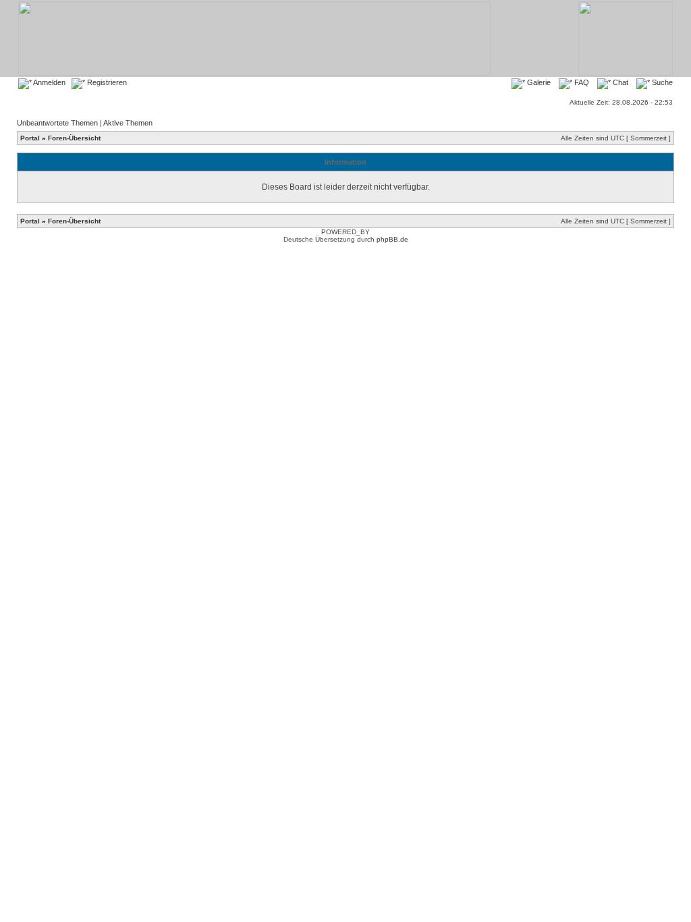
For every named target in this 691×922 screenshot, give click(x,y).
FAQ (580, 82)
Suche (661, 82)
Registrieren (106, 82)
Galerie (538, 82)
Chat (619, 82)
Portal (30, 138)
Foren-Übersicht (74, 138)
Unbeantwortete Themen (57, 123)
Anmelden (48, 82)
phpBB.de (392, 239)
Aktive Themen (128, 123)
